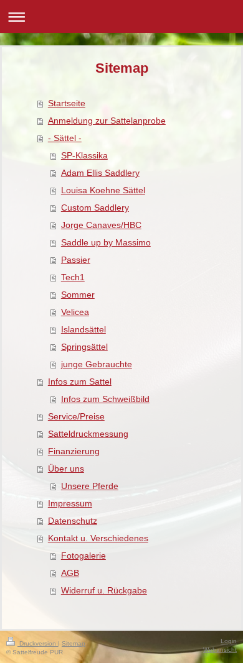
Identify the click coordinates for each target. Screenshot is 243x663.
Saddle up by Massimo (106, 242)
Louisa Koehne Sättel (103, 190)
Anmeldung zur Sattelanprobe (107, 121)
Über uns (66, 468)
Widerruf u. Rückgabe (104, 590)
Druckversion (37, 643)
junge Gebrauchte (96, 364)
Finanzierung (74, 451)
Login (229, 641)
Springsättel (84, 347)
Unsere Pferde (89, 486)
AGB (70, 573)
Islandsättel (83, 329)
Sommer (78, 294)
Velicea (75, 312)
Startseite (66, 103)
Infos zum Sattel (80, 381)
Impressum (70, 503)
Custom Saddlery (95, 208)
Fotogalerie (83, 555)
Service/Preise (76, 416)
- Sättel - (65, 138)
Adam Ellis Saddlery (100, 173)
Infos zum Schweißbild (105, 399)
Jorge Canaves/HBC (101, 225)
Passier (75, 260)
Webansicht (220, 649)
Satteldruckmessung (88, 434)
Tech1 (73, 277)
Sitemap (73, 643)
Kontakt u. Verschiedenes (98, 538)
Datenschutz (72, 521)
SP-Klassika (84, 155)
